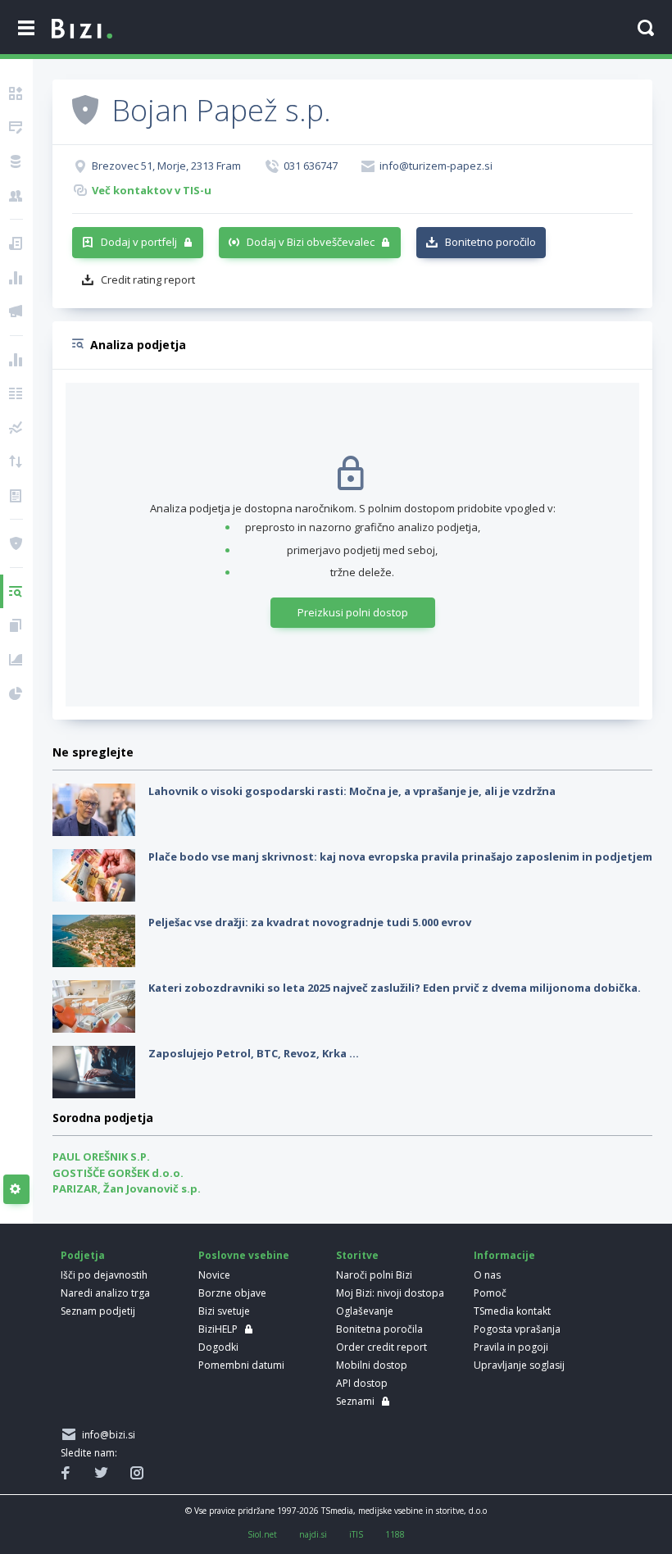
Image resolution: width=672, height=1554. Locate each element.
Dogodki (218, 1347)
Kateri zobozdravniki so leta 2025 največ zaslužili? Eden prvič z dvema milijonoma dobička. (394, 987)
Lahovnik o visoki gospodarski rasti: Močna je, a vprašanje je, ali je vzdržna (352, 791)
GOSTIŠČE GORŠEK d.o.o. (118, 1173)
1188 (395, 1534)
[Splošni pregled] (16, 93)
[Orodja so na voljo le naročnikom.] (16, 1189)
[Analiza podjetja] (16, 592)
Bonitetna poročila (379, 1329)
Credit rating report (148, 279)
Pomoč (490, 1293)
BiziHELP (218, 1329)
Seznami (355, 1401)
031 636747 (311, 165)
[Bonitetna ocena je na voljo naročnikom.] (85, 109)
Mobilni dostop (371, 1365)
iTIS (356, 1534)
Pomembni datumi (241, 1365)
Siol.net (262, 1534)
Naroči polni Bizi (374, 1275)
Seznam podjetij (98, 1311)
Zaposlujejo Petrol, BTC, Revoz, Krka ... (253, 1053)
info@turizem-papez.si (436, 165)
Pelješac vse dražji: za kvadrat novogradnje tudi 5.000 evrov (309, 922)
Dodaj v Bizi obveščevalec (311, 241)
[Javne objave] (16, 311)
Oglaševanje (364, 1311)
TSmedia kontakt (512, 1311)
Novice (214, 1275)
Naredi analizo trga (105, 1293)
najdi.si (313, 1534)
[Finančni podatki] (16, 360)
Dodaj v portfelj (139, 241)
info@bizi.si (106, 1435)
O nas (487, 1275)
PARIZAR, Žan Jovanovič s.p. (126, 1188)
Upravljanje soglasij (519, 1365)
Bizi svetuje (224, 1311)
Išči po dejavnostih (104, 1275)
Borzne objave (232, 1293)
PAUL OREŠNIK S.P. (101, 1156)
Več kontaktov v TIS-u (151, 190)
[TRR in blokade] (16, 161)
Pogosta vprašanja (517, 1329)
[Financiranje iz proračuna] (16, 278)
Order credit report (381, 1347)
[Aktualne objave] (16, 243)
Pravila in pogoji (511, 1347)
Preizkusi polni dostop (352, 612)
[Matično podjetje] (16, 128)
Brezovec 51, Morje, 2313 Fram (166, 165)
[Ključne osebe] (16, 196)
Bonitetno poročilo (490, 241)
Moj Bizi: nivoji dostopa (390, 1293)
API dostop (362, 1383)
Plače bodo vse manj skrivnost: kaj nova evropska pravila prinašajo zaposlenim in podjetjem (400, 856)
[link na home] (82, 29)
